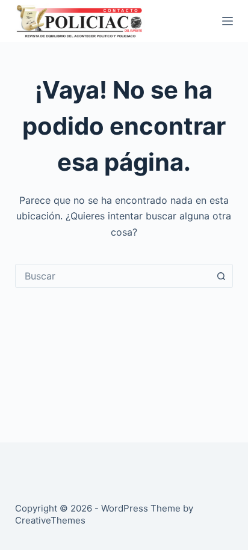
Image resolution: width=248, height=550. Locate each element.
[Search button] (220, 275)
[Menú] (227, 21)
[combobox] (113, 276)
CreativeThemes (50, 520)
